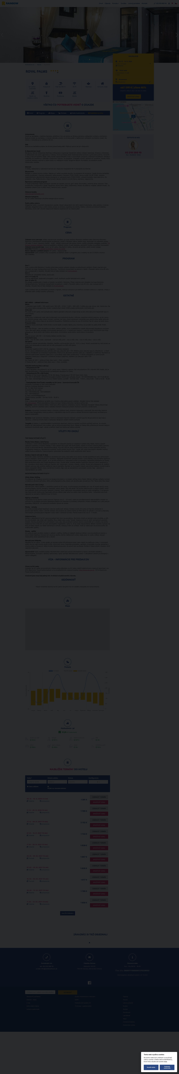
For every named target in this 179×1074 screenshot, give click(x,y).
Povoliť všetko (151, 1067)
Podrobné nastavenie (167, 1067)
